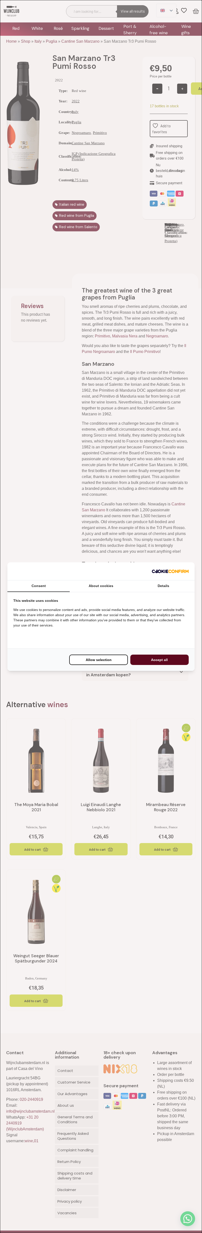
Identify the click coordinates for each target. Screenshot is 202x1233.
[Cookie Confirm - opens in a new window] (170, 571)
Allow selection (99, 660)
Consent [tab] (39, 586)
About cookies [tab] (101, 586)
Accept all (159, 660)
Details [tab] (163, 586)
